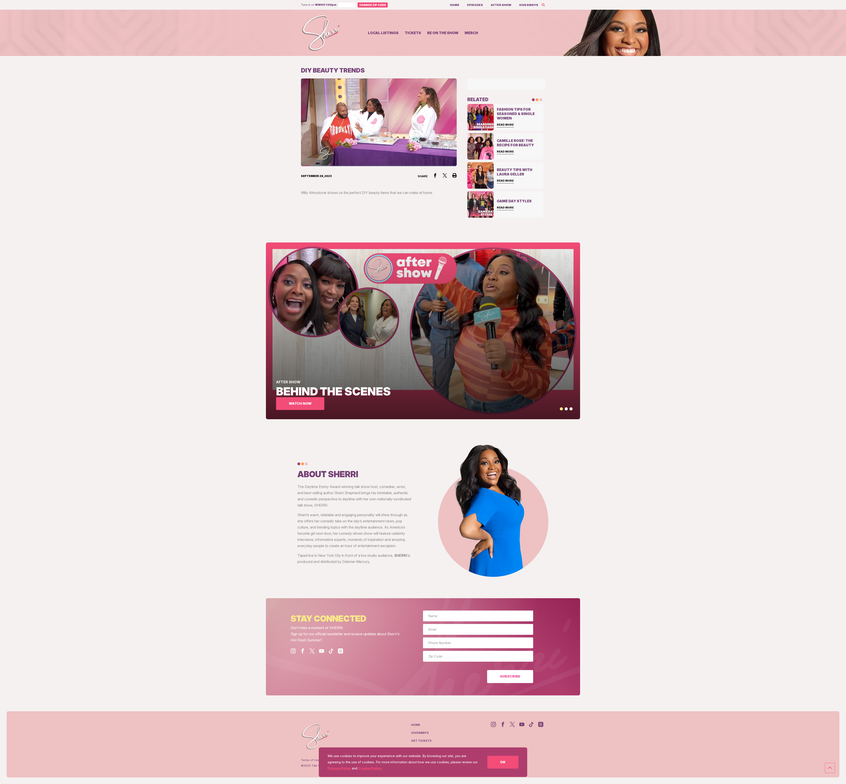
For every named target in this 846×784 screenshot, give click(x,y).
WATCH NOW (300, 403)
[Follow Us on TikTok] (331, 651)
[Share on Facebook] (435, 175)
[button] (561, 408)
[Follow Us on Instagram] (293, 651)
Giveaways (528, 5)
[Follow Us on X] (312, 651)
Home (454, 5)
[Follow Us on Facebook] (302, 651)
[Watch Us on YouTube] (321, 651)
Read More (505, 124)
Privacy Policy (339, 768)
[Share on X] (445, 175)
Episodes (475, 5)
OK (503, 762)
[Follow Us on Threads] (340, 651)
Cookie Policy (369, 768)
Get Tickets (421, 740)
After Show (501, 5)
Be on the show (442, 33)
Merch (471, 33)
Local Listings (383, 33)
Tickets (413, 33)
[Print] (454, 175)
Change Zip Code (372, 5)
